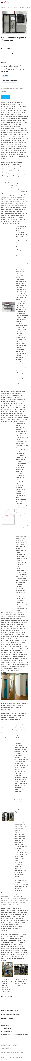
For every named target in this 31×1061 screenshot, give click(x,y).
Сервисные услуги (7, 1018)
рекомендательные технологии (9, 1059)
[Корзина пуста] (27, 2)
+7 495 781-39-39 (6, 1028)
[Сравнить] (27, 43)
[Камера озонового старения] (14, 22)
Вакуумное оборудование (9, 1006)
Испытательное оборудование (10, 1010)
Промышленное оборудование (10, 1014)
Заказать (15, 54)
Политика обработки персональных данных (12, 1052)
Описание (6, 97)
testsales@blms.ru (6, 1031)
